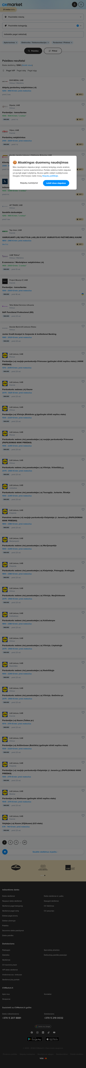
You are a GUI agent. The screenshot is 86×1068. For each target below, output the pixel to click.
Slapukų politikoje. (50, 175)
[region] (43, 173)
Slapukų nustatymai (29, 182)
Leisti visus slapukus (56, 183)
